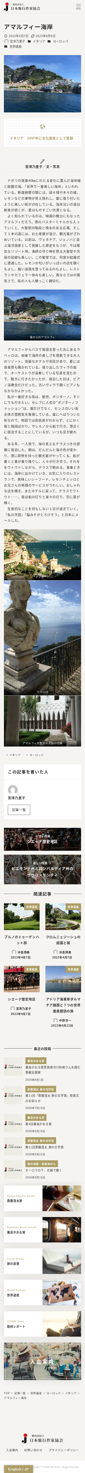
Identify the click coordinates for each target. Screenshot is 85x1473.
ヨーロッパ (60, 41)
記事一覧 (19, 809)
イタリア (39, 41)
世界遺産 (16, 46)
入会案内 (12, 1450)
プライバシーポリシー (63, 1450)
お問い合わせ (33, 1450)
